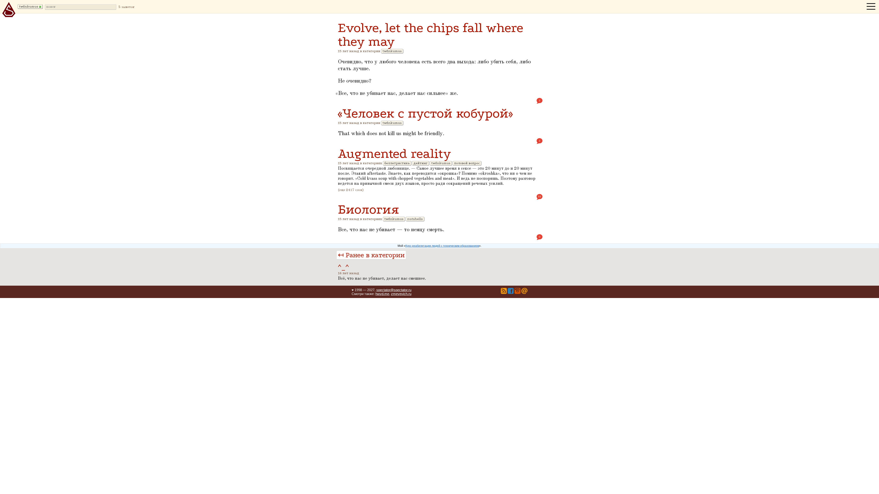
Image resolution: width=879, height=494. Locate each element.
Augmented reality (394, 153)
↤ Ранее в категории (371, 255)
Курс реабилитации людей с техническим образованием (442, 245)
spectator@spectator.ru (393, 290)
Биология (368, 209)
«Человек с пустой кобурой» (425, 113)
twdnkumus (392, 51)
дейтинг (420, 163)
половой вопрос (467, 163)
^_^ (343, 268)
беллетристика (397, 163)
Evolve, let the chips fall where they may (430, 34)
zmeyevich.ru (401, 294)
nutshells (415, 219)
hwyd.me (382, 294)
